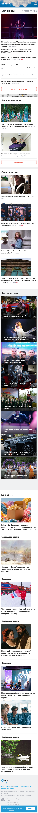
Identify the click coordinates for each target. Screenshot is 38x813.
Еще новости (19, 162)
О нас (2, 786)
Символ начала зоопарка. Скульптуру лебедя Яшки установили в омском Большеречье (17, 769)
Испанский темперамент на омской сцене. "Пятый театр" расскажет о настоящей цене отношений (16, 653)
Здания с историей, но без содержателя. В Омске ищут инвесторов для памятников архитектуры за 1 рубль (18, 280)
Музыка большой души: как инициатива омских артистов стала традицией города (18, 695)
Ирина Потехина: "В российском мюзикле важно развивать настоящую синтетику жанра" (18, 44)
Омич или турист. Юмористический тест (14, 74)
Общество (6, 578)
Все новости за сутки (19, 89)
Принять (30, 808)
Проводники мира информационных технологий (16, 728)
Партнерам (9, 786)
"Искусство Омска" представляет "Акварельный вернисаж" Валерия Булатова (15, 569)
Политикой (11, 810)
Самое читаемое (10, 172)
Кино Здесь (7, 494)
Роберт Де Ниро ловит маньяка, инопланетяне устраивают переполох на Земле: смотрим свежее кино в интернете (18, 527)
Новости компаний (11, 100)
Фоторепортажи (10, 292)
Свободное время (10, 536)
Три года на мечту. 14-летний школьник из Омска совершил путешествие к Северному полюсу (18, 611)
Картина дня (8, 10)
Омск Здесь (6, 3)
